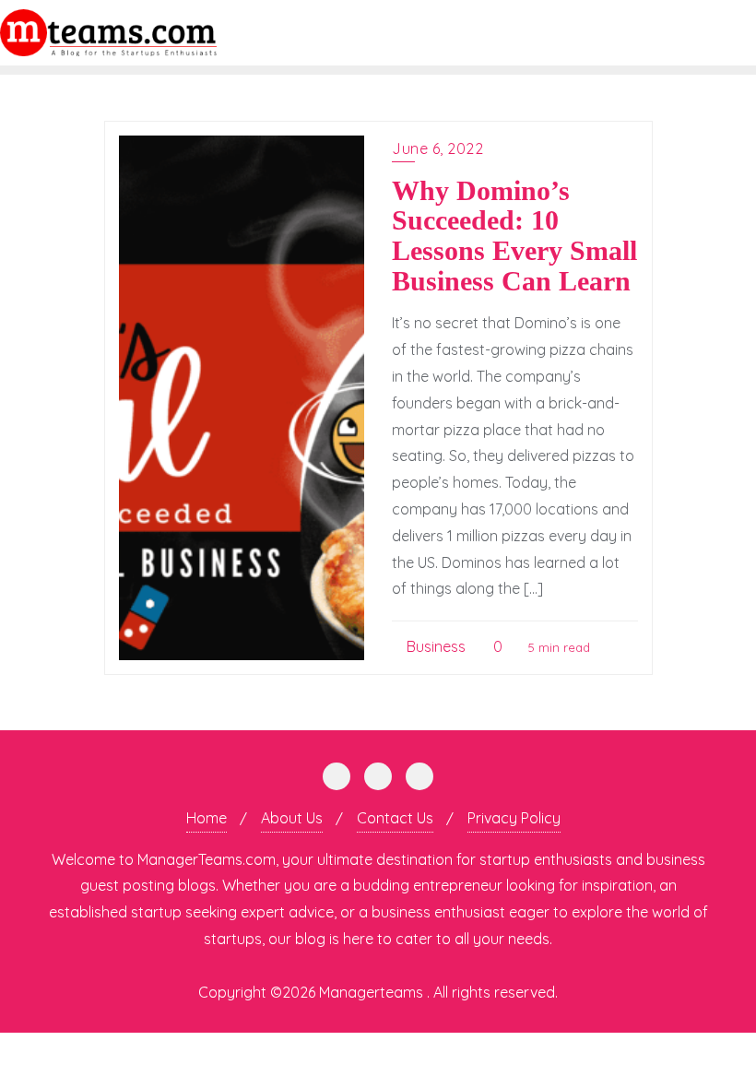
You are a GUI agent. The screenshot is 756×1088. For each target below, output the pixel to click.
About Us (292, 818)
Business (434, 646)
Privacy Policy (514, 818)
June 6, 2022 (437, 148)
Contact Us (395, 818)
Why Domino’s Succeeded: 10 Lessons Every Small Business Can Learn (514, 236)
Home (206, 818)
